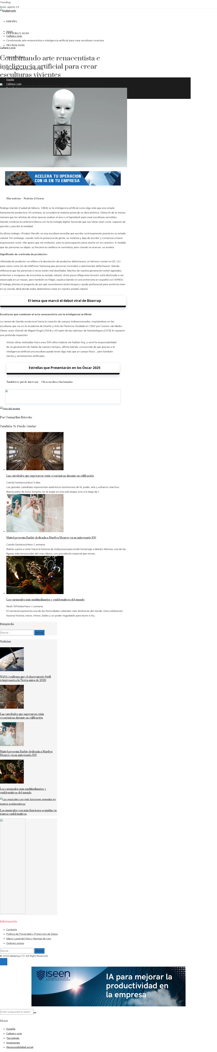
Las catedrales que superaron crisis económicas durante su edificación (50, 476)
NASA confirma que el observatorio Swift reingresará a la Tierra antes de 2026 (25, 678)
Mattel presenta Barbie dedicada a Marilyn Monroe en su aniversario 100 (51, 538)
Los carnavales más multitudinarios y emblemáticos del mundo (45, 600)
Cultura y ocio (8, 47)
